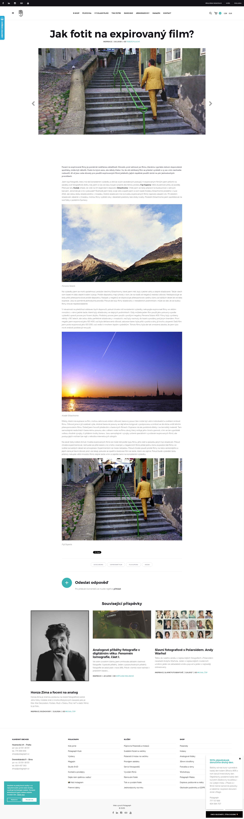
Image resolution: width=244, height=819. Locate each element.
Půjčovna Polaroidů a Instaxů (136, 746)
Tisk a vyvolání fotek (133, 782)
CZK (225, 13)
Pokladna (237, 3)
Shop (182, 739)
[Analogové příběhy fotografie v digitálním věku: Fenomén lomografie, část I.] (122, 628)
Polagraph (73, 739)
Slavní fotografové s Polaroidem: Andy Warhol (184, 651)
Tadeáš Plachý (133, 42)
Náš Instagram (76, 782)
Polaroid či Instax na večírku (136, 756)
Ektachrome (122, 188)
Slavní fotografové (173, 672)
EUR (230, 13)
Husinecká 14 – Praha (21, 745)
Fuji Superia (145, 185)
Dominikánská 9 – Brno (22, 759)
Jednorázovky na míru (133, 787)
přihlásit (117, 589)
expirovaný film (116, 565)
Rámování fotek (131, 777)
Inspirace (107, 42)
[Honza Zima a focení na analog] (60, 649)
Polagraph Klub (74, 751)
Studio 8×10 (73, 767)
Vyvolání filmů (101, 13)
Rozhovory (45, 711)
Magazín (156, 13)
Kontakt (167, 13)
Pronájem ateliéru (131, 761)
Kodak (76, 188)
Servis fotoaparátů (132, 767)
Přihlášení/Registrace (213, 3)
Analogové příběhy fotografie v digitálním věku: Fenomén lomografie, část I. (116, 653)
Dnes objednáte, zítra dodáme (223, 814)
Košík (228, 3)
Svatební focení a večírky (135, 751)
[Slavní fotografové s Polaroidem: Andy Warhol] (184, 628)
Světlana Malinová (125, 676)
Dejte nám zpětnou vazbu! (79, 777)
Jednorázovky (142, 13)
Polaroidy (184, 746)
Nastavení (14, 800)
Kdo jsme (72, 746)
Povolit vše (29, 800)
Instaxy (183, 751)
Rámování (128, 13)
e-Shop (76, 13)
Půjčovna (86, 13)
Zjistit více (21, 795)
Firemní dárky (74, 787)
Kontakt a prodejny (76, 772)
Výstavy (71, 756)
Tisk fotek (116, 13)
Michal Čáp (70, 711)
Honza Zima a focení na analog (54, 692)
